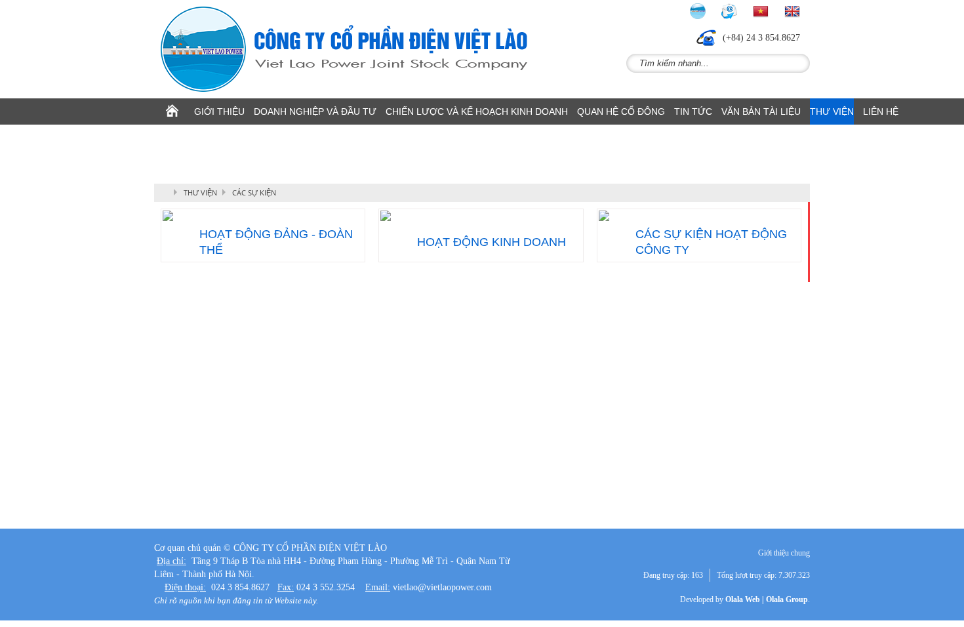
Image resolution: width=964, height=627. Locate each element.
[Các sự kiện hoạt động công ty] (699, 216)
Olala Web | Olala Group (766, 599)
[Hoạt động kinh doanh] (480, 216)
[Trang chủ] (172, 111)
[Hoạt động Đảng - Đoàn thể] (263, 216)
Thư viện (200, 192)
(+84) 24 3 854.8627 (761, 38)
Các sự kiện (254, 192)
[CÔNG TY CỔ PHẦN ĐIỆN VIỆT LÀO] (351, 49)
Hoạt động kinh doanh (491, 242)
